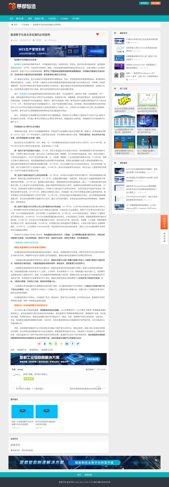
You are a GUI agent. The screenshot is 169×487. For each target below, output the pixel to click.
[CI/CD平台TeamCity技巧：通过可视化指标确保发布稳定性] (119, 198)
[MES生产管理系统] (59, 51)
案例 (30, 18)
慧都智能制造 (25, 7)
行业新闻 (64, 18)
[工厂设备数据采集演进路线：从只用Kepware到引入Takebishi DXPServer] (119, 207)
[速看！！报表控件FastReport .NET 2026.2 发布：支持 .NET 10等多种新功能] (119, 75)
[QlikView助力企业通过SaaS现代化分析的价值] (147, 106)
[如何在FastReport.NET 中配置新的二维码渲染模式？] (119, 66)
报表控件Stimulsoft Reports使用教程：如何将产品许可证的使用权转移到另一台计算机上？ (142, 189)
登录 (31, 450)
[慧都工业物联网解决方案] (59, 364)
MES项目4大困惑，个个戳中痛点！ (30, 388)
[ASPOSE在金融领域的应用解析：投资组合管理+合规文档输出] (119, 171)
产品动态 (52, 18)
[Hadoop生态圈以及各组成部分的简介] (124, 106)
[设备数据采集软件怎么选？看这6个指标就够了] (119, 58)
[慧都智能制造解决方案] (84, 469)
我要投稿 (88, 475)
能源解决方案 (47, 350)
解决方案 (20, 18)
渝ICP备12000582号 (101, 482)
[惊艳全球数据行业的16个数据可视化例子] (124, 148)
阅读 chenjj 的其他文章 (29, 378)
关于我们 (76, 18)
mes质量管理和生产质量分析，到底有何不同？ (124, 132)
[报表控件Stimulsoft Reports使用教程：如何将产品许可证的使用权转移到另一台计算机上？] (119, 187)
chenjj (15, 40)
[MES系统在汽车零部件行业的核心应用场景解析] (119, 179)
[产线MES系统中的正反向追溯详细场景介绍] (119, 41)
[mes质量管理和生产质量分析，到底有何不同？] (124, 127)
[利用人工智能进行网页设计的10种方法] (147, 127)
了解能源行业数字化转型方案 (26, 243)
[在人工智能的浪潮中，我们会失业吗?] (147, 148)
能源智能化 (34, 350)
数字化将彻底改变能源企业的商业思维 (85, 388)
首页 (11, 18)
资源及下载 (39, 18)
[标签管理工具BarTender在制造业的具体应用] (119, 49)
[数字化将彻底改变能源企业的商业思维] (47, 418)
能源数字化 (19, 64)
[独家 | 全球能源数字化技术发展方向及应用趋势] (22, 418)
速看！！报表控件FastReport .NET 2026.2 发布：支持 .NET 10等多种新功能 (142, 76)
